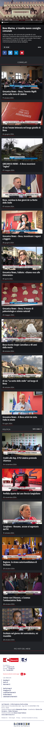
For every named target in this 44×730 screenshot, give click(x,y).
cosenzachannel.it (9, 692)
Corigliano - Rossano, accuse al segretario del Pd (21, 528)
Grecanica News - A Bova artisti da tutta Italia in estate (20, 418)
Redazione (4, 717)
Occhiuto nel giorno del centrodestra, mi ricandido (20, 634)
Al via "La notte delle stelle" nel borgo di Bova (20, 382)
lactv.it (5, 682)
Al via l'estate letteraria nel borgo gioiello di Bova (22, 129)
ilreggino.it (7, 690)
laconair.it (6, 684)
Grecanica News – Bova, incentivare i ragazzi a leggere (22, 237)
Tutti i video (36, 429)
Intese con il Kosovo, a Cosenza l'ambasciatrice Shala (16, 599)
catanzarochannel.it (10, 697)
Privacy (18, 717)
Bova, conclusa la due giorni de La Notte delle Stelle (20, 201)
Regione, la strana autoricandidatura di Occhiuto (20, 563)
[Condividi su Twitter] (10, 53)
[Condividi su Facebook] (4, 53)
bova (39, 47)
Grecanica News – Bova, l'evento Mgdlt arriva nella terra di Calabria (19, 93)
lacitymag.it (7, 688)
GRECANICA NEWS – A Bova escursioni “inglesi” (19, 165)
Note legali (12, 717)
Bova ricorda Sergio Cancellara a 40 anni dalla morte (20, 346)
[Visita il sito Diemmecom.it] (22, 727)
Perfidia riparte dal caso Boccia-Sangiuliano (21, 493)
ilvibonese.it (7, 694)
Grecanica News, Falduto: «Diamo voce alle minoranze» (21, 273)
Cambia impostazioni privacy (30, 717)
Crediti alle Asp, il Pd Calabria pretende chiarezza (20, 459)
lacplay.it (6, 680)
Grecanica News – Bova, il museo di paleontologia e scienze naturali (18, 310)
